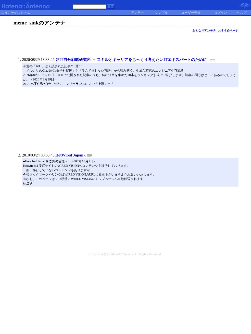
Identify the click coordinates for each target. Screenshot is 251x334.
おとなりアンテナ (204, 30)
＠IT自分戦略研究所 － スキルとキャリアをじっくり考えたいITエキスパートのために (131, 59)
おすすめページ (228, 30)
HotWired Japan (69, 155)
